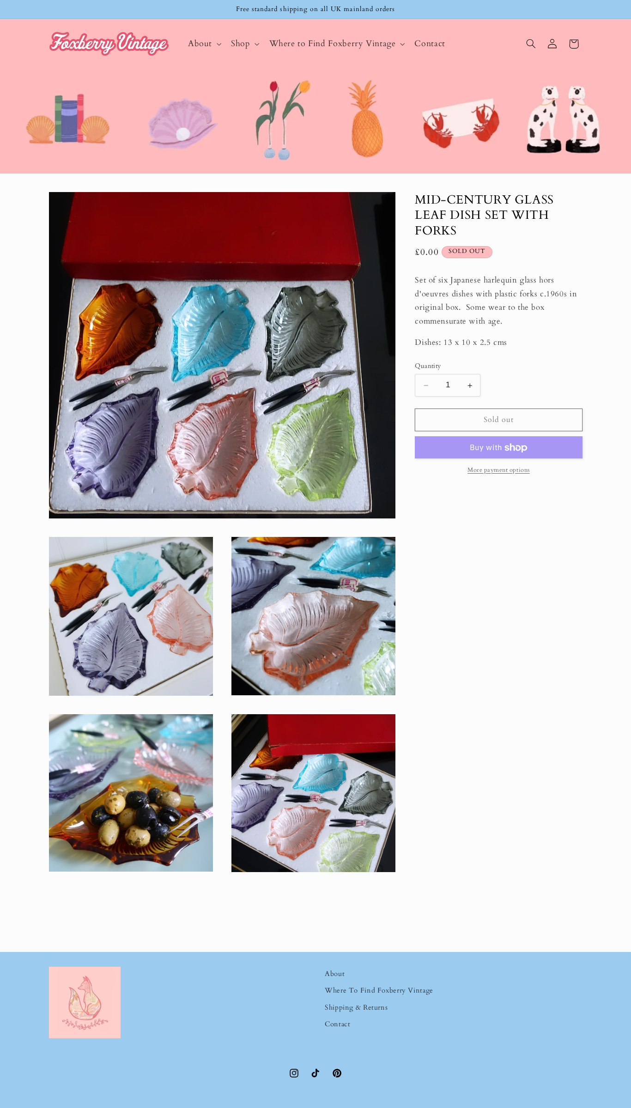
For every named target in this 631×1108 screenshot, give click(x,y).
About (335, 973)
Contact (337, 1024)
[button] (203, 44)
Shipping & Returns (356, 1007)
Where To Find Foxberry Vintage (379, 990)
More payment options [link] (498, 471)
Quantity (428, 366)
